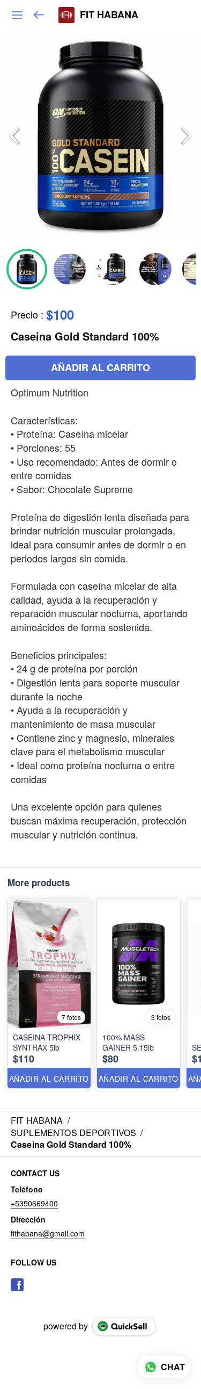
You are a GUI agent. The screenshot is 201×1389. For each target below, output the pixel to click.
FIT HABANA (109, 15)
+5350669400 (34, 1203)
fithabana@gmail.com (48, 1233)
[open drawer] (17, 15)
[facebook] (17, 1284)
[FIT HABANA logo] (66, 15)
